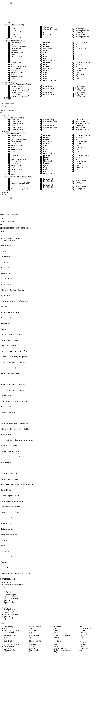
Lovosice (46, 46)
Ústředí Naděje (16, 43)
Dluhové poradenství (82, 31)
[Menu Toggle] (1, 112)
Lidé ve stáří (15, 27)
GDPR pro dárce (80, 90)
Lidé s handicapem (17, 31)
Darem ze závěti (16, 88)
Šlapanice (78, 45)
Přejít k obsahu (4, 1)
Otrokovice (46, 52)
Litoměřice (46, 42)
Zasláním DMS (48, 86)
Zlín (76, 57)
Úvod (2, 231)
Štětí (76, 47)
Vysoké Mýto (79, 55)
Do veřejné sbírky (49, 88)
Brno (12, 45)
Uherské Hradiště (81, 49)
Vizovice (78, 51)
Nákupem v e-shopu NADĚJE (21, 90)
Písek (45, 54)
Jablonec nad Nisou (17, 53)
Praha (45, 58)
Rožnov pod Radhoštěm (83, 43)
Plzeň (45, 56)
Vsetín (77, 53)
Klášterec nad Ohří (17, 57)
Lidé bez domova (16, 29)
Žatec (77, 59)
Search (2, 103)
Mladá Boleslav (48, 48)
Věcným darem (80, 86)
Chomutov (14, 51)
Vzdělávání (79, 27)
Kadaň (13, 55)
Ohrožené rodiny (48, 27)
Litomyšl (46, 44)
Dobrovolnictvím (80, 88)
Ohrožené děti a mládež (50, 29)
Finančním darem (16, 86)
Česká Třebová (16, 49)
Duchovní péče (80, 29)
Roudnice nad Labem (50, 60)
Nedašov (46, 50)
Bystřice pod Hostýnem (18, 47)
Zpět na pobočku (9, 240)
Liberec (13, 59)
